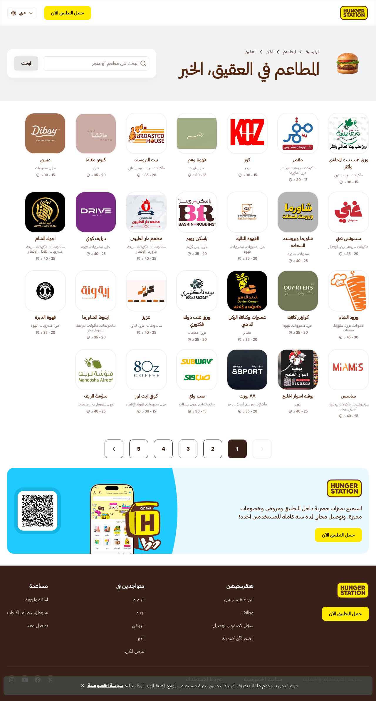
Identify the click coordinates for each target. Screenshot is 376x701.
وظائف (247, 612)
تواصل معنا (37, 625)
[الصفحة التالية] (114, 449)
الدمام (138, 599)
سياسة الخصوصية (105, 685)
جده (140, 612)
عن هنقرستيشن (239, 599)
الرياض (138, 625)
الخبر (269, 51)
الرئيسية (313, 51)
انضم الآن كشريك (237, 638)
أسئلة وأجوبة (37, 599)
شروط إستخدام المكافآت (27, 612)
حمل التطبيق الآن (67, 13)
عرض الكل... (133, 651)
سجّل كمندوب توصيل (233, 625)
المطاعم (289, 51)
